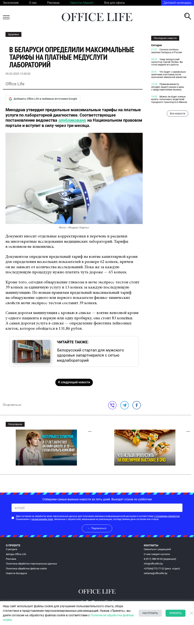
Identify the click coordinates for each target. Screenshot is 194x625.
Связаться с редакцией (157, 549)
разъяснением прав (42, 519)
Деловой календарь (177, 3)
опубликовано (72, 120)
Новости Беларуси (16, 573)
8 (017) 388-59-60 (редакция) (160, 558)
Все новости (177, 113)
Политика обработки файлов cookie (26, 568)
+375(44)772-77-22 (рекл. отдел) (162, 568)
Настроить (150, 613)
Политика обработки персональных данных (31, 563)
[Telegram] (124, 405)
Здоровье (13, 34)
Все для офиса (114, 3)
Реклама (53, 3)
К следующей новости (74, 382)
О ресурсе (11, 549)
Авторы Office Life (16, 554)
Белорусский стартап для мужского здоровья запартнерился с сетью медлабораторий (90, 355)
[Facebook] (136, 405)
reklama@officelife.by (155, 573)
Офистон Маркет (82, 3)
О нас (33, 3)
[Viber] (112, 405)
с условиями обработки (167, 516)
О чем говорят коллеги (157, 554)
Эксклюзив (11, 3)
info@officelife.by (153, 563)
